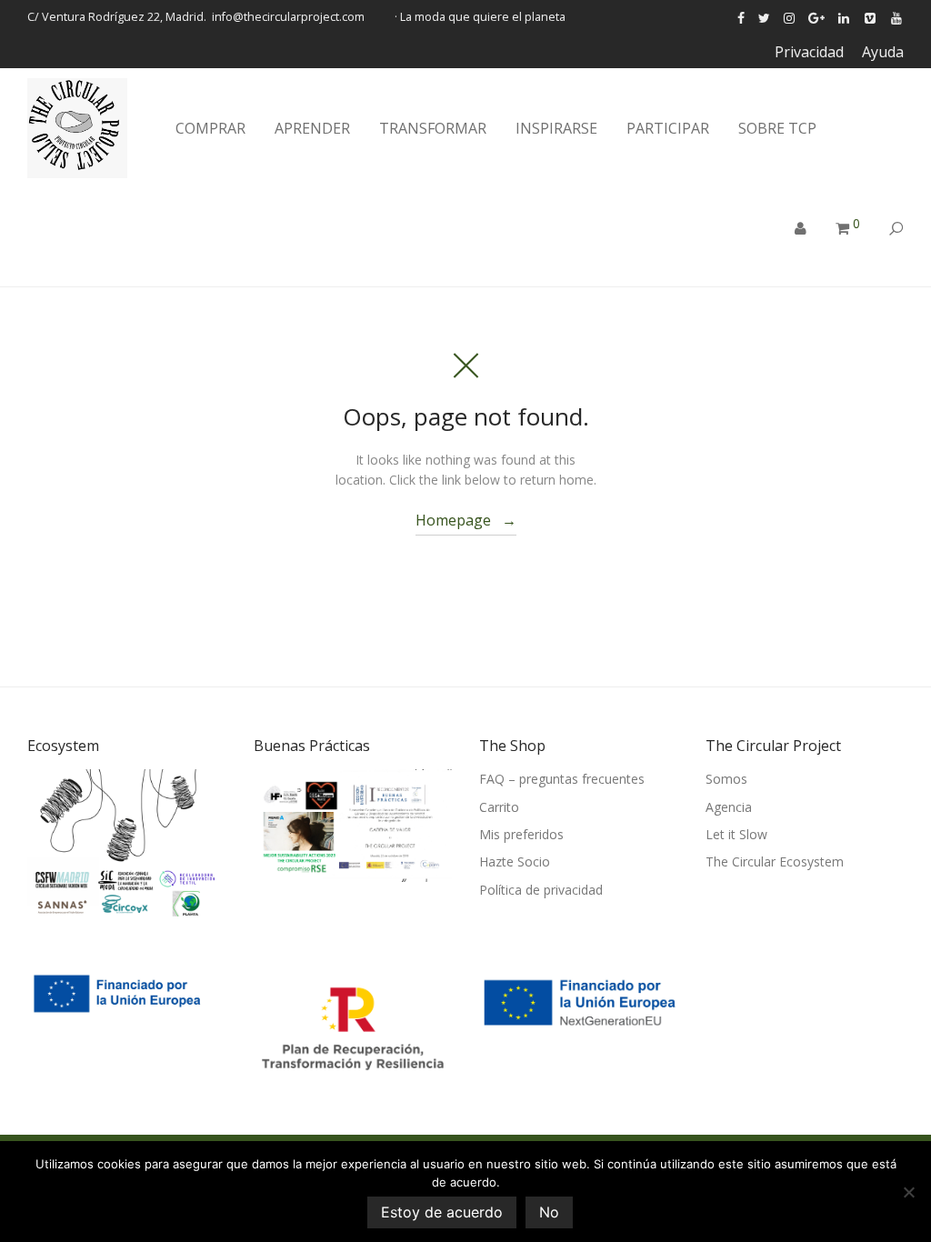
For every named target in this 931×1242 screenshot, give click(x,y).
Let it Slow (736, 834)
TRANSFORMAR (432, 128)
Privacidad (809, 52)
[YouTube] (897, 17)
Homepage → (465, 520)
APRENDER (312, 128)
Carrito (499, 807)
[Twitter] (764, 17)
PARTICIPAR (667, 128)
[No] (908, 1192)
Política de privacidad (541, 889)
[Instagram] (789, 17)
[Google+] (816, 17)
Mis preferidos (521, 834)
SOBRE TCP (777, 128)
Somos (726, 778)
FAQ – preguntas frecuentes (562, 778)
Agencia (729, 807)
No (549, 1212)
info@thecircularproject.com (288, 17)
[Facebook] (741, 17)
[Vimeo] (871, 17)
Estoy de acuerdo (442, 1212)
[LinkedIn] (844, 17)
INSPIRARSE (556, 128)
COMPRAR (210, 128)
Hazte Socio (514, 861)
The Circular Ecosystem (775, 861)
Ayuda (883, 52)
